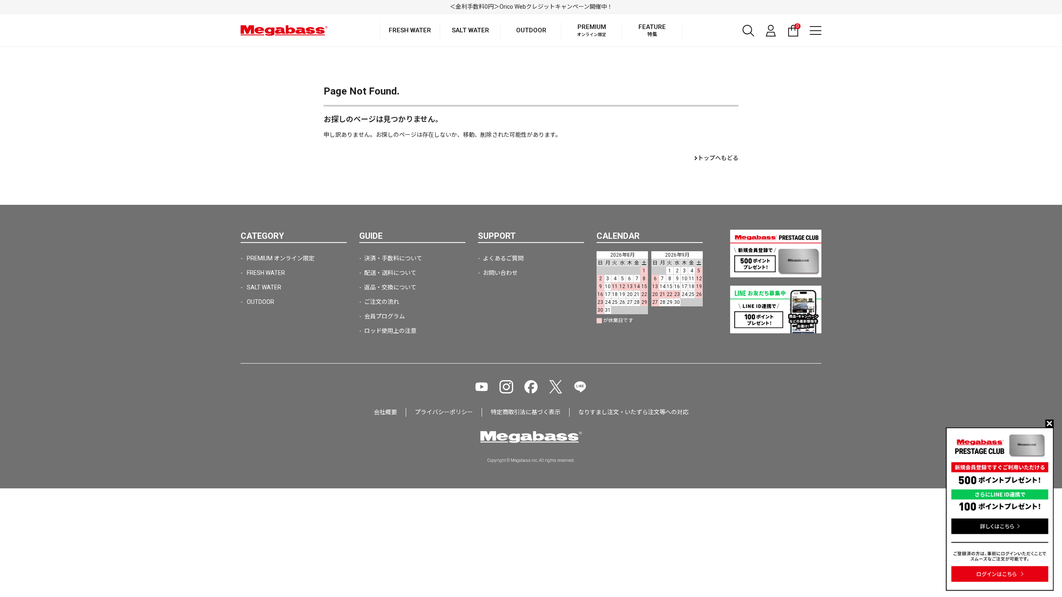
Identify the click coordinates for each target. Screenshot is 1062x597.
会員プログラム (384, 316)
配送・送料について (390, 272)
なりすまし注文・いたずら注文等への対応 (633, 412)
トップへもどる (718, 158)
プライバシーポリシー (444, 412)
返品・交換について (390, 287)
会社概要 (385, 412)
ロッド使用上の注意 (390, 331)
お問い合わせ (500, 272)
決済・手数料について (393, 258)
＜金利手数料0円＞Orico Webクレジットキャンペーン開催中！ (531, 6)
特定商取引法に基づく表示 (525, 412)
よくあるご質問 (503, 258)
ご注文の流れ (381, 301)
